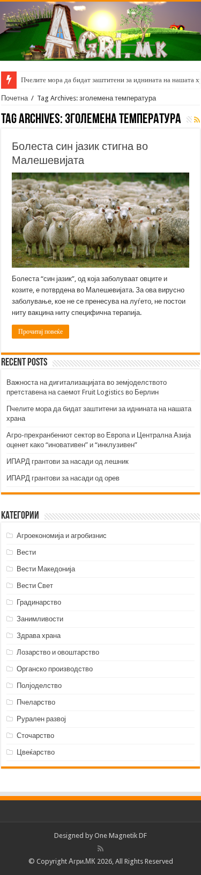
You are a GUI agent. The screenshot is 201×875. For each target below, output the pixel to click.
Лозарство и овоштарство (58, 652)
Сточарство (35, 735)
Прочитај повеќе (40, 331)
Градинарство (39, 602)
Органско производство (55, 669)
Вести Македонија (46, 569)
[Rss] (100, 848)
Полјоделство (39, 686)
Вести (26, 552)
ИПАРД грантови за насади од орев (63, 478)
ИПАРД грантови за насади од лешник (67, 461)
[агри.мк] (100, 31)
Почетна (14, 98)
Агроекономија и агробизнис (62, 536)
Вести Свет (35, 586)
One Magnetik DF (120, 835)
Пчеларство (36, 702)
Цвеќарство (36, 752)
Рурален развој (41, 719)
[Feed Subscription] (197, 120)
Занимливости (40, 619)
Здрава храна (39, 636)
